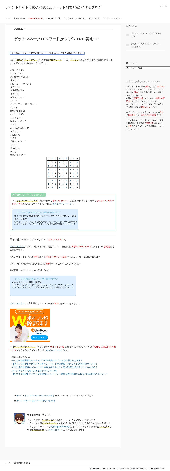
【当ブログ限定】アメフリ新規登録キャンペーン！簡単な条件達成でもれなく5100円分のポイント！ (60, 374)
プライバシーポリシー (112, 18)
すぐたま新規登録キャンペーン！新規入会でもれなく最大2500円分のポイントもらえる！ (54, 367)
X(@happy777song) (60, 426)
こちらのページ (55, 430)
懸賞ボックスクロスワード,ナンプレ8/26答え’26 (146, 45)
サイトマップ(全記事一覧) (75, 18)
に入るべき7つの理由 (44, 18)
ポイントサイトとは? (152, 101)
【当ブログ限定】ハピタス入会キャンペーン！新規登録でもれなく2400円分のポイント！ (54, 364)
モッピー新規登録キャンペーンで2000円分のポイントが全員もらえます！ (47, 360)
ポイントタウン (17, 246)
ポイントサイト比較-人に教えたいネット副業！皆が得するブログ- (54, 7)
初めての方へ (19, 18)
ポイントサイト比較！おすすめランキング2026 (34, 371)
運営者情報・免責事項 (21, 463)
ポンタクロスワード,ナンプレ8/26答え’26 (146, 34)
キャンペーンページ (62, 204)
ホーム (8, 18)
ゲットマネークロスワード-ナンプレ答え (36, 401)
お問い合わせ (94, 18)
